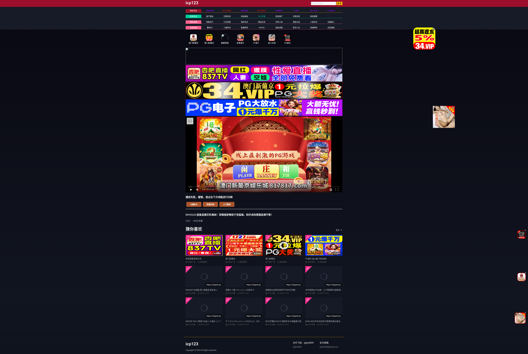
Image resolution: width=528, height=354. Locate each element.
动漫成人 (331, 22)
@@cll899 (297, 347)
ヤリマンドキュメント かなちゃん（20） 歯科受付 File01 (250, 321)
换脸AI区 (296, 22)
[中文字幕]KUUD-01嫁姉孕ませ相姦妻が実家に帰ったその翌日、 (292, 321)
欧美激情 (313, 16)
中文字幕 (261, 16)
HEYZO (262, 28)
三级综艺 (313, 22)
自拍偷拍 (244, 16)
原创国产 (279, 16)
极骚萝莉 (244, 28)
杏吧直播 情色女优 (193, 259)
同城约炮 (210, 204)
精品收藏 (193, 22)
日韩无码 (296, 16)
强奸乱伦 (244, 22)
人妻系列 (227, 28)
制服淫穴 (209, 22)
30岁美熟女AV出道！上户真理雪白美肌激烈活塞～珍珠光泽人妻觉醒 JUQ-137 (338, 290)
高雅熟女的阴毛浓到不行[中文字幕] (280, 290)
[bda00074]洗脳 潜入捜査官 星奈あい (202, 290)
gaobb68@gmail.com (329, 347)
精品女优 (261, 22)
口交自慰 (227, 22)
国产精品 (209, 16)
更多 (338, 230)
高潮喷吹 (313, 28)
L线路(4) (194, 204)
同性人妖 (279, 22)
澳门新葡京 (230, 259)
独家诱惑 (279, 28)
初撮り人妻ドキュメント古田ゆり (240, 290)
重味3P (210, 28)
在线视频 (193, 28)
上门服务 (227, 204)
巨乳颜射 (331, 28)
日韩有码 (227, 16)
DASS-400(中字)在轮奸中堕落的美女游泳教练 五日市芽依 (329, 321)
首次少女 (296, 28)
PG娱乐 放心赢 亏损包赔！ (316, 259)
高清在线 (193, 16)
